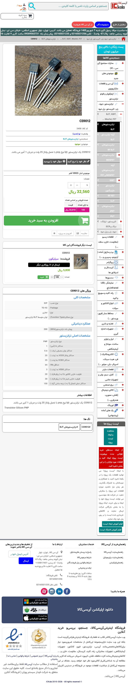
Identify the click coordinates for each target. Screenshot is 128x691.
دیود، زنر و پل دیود (108, 232)
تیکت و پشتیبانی (85, 568)
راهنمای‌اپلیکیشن (116, 562)
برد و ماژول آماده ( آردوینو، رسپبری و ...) (107, 254)
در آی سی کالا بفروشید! (82, 24)
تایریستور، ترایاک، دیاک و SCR (108, 224)
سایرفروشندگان (103, 24)
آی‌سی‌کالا (28, 664)
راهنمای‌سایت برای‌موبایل (113, 557)
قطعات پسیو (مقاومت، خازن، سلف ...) (108, 242)
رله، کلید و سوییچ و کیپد (108, 295)
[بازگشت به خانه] (122, 39)
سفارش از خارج (119, 24)
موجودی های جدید (110, 76)
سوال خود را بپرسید (53, 162)
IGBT (112, 180)
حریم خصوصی (37, 656)
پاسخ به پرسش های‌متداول (81, 552)
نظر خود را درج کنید (77, 162)
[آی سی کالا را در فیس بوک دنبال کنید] (67, 591)
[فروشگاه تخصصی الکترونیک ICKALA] (119, 5)
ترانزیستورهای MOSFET (108, 157)
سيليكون (54, 259)
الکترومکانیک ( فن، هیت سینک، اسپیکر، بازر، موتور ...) (108, 359)
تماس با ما (12, 656)
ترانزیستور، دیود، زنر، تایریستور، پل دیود (101, 38)
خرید (42, 277)
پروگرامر (110, 262)
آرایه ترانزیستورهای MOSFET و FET (107, 170)
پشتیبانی (54, 659)
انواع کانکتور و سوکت (109, 305)
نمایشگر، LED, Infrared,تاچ (109, 285)
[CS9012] (81, 261)
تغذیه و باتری (108, 324)
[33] (35, 618)
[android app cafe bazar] (35, 610)
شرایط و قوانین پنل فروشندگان (79, 562)
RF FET (111, 196)
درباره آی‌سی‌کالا (51, 656)
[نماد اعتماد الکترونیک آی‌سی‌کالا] (13, 639)
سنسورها (109, 278)
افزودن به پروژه (65, 233)
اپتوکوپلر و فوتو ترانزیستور (109, 96)
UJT (112, 201)
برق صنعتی (108, 385)
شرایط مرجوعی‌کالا (84, 557)
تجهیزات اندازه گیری (109, 331)
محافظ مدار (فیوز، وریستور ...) (108, 316)
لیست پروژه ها (111, 424)
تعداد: (87, 179)
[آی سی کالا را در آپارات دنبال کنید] (44, 591)
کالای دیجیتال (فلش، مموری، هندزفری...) (109, 395)
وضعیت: (84, 133)
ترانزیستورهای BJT (49, 38)
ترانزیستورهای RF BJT (108, 147)
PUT (112, 216)
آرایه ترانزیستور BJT (107, 137)
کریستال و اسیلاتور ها (111, 270)
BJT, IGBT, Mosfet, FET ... (71, 38)
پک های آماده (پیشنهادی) (109, 413)
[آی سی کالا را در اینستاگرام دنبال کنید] (51, 591)
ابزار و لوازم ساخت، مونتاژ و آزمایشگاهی (111, 344)
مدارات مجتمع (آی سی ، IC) (107, 65)
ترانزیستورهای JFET (108, 208)
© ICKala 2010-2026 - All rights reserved (64, 681)
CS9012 (66, 253)
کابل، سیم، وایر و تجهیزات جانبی (108, 377)
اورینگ (111, 405)
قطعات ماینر (108, 369)
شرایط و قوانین (23, 656)
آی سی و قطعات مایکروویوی (108, 86)
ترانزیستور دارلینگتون (110, 188)
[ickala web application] (35, 602)
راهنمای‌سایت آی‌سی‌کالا (113, 552)
